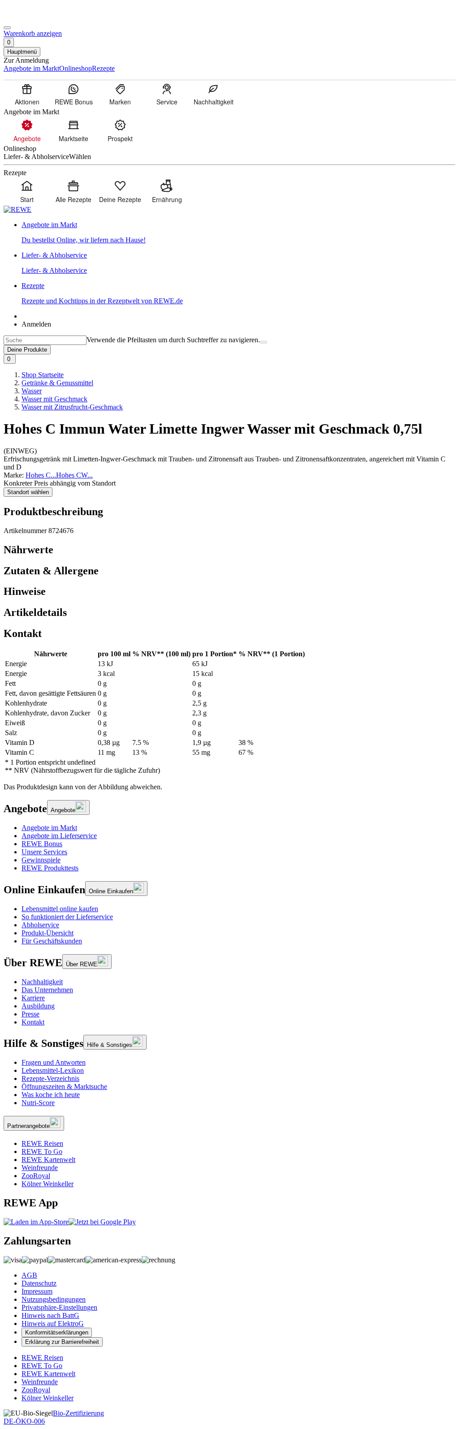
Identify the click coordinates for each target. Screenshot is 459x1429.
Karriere (33, 998)
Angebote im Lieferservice (59, 835)
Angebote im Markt (49, 827)
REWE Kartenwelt (48, 1159)
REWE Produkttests (50, 868)
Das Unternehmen (47, 990)
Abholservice (40, 925)
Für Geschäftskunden (52, 941)
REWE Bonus (42, 844)
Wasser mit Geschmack (54, 399)
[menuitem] (27, 94)
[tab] (229, 550)
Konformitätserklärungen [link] (56, 1332)
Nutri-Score (38, 1102)
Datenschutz (39, 1283)
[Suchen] (263, 342)
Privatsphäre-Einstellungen (59, 1307)
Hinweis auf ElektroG (53, 1323)
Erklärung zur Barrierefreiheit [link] (62, 1342)
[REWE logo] (17, 209)
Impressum (37, 1291)
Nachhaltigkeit (42, 982)
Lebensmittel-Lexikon (53, 1070)
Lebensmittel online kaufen (60, 908)
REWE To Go (42, 1151)
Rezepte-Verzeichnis (50, 1078)
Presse (30, 1014)
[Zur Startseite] (34, 17)
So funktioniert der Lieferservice (67, 917)
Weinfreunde (40, 1167)
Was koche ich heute (51, 1094)
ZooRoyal (36, 1175)
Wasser (32, 391)
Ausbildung (38, 1006)
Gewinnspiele (41, 860)
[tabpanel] (229, 712)
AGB (29, 1275)
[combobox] (45, 340)
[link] (238, 232)
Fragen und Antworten (54, 1062)
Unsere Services (44, 852)
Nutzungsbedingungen (54, 1299)
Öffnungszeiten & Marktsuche (64, 1086)
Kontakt (33, 1022)
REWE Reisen (42, 1143)
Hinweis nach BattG (50, 1315)
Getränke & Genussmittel (57, 383)
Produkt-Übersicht (48, 933)
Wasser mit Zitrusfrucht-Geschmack (72, 407)
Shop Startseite (43, 375)
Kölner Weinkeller (48, 1184)
